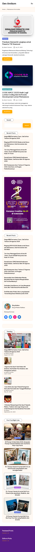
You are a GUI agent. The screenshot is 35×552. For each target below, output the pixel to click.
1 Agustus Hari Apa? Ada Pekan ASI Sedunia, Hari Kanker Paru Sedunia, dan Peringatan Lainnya (16, 368)
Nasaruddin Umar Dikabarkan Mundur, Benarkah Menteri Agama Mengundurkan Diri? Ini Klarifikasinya (16, 279)
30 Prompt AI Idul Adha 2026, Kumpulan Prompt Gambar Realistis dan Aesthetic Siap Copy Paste (17, 443)
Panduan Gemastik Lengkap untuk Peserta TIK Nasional (16, 43)
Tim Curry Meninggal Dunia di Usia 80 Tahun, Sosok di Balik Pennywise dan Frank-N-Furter (15, 151)
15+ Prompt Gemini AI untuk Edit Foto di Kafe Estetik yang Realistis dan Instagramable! (17, 468)
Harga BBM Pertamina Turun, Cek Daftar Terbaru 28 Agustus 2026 (16, 137)
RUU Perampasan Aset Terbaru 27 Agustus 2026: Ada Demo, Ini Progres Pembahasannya (17, 167)
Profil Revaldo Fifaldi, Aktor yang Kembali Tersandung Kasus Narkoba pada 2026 (16, 292)
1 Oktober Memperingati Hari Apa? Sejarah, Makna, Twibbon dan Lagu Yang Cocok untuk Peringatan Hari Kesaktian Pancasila (17, 407)
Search (9, 120)
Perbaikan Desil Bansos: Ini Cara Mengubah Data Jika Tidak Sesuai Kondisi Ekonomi (17, 286)
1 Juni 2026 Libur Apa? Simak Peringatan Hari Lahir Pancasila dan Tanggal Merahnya (17, 387)
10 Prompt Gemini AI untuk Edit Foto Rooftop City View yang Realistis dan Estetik (17, 518)
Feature (5, 38)
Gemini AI (17, 438)
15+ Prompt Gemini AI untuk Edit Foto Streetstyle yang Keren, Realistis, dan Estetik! (17, 493)
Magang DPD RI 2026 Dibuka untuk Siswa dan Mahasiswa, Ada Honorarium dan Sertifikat (16, 144)
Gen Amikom (9, 3)
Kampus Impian (7, 89)
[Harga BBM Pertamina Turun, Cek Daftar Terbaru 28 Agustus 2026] (17, 340)
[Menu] (32, 3)
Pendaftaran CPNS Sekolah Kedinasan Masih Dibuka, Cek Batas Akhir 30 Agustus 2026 (17, 159)
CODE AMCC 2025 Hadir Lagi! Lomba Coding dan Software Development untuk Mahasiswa (15, 94)
